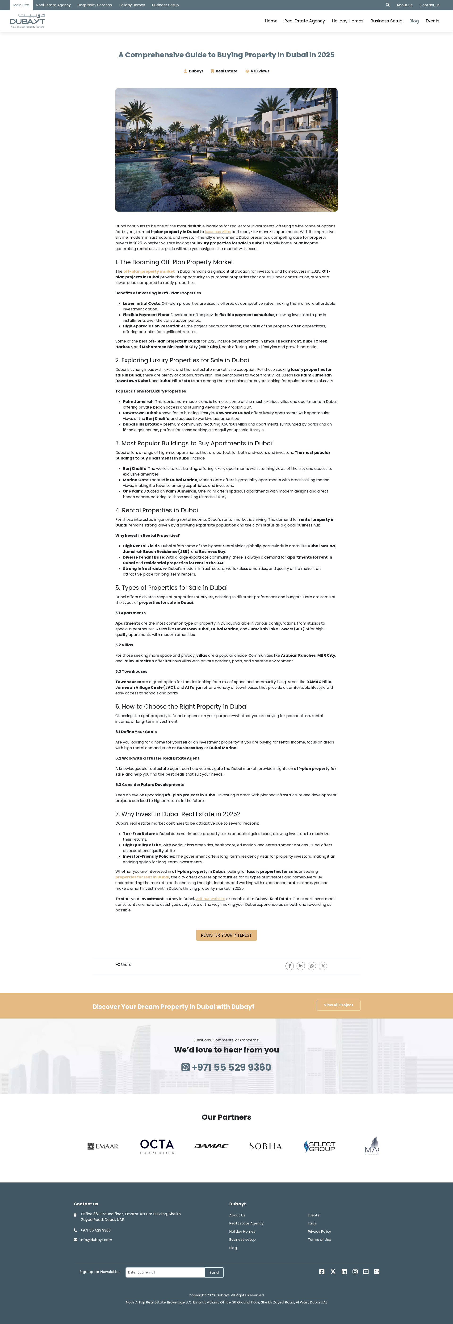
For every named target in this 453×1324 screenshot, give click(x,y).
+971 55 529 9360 (231, 1067)
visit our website (210, 899)
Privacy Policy (319, 1231)
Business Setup (165, 4)
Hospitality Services (95, 4)
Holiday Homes (132, 4)
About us (404, 4)
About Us (237, 1215)
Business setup (242, 1239)
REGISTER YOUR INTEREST (226, 935)
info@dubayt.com (96, 1239)
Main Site (21, 4)
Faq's (312, 1223)
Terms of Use (319, 1239)
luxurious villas (218, 231)
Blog (414, 21)
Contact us (429, 4)
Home (271, 21)
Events (433, 21)
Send (214, 1272)
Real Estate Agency (53, 4)
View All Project (338, 1004)
